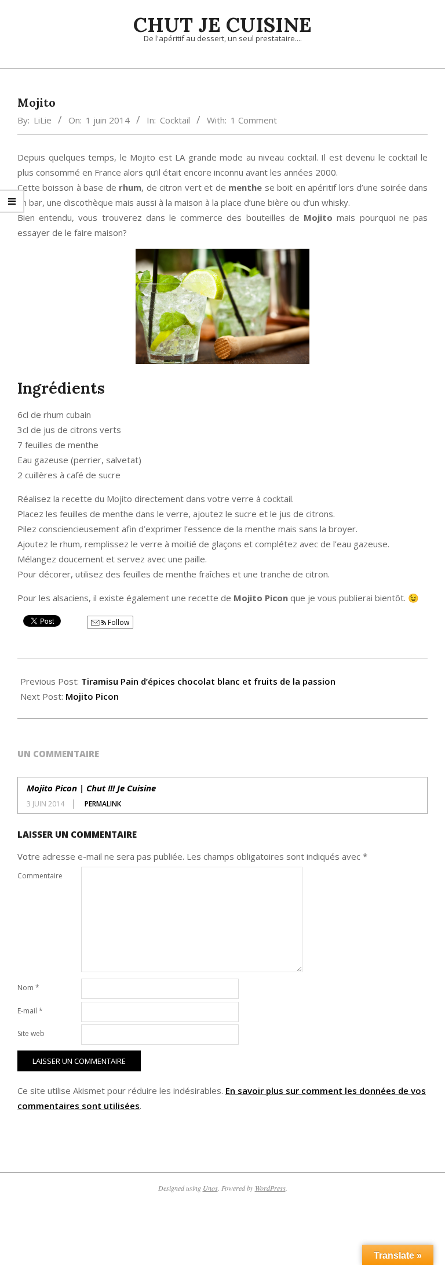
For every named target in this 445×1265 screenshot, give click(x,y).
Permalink (103, 804)
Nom (28, 988)
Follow (117, 622)
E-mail (30, 1011)
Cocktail (175, 120)
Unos (210, 1188)
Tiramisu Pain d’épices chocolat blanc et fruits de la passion (208, 681)
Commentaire (40, 876)
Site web (31, 1033)
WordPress (270, 1188)
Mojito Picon (92, 696)
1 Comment (254, 120)
